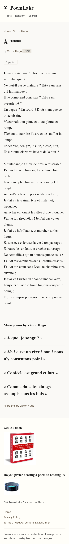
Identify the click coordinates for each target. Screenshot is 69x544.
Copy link (10, 62)
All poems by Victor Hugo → (21, 405)
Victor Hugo (20, 31)
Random (20, 15)
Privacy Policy (12, 517)
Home (7, 31)
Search (33, 15)
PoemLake (21, 7)
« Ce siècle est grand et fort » (31, 372)
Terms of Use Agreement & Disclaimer (27, 522)
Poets (8, 15)
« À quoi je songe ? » (23, 338)
